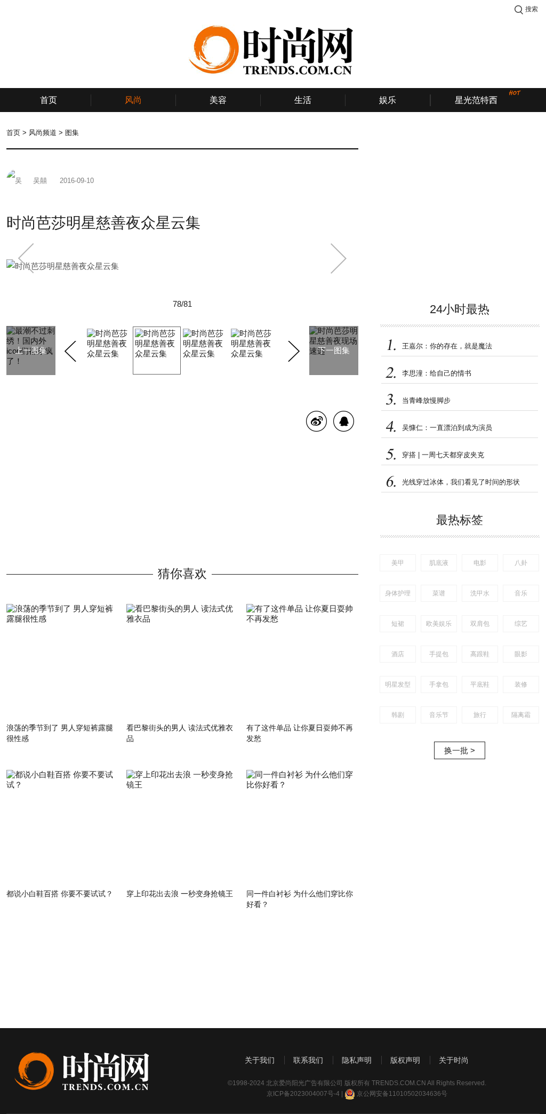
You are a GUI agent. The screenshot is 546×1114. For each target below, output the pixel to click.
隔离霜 (521, 715)
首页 (48, 100)
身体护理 (398, 593)
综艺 (521, 623)
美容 (218, 100)
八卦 (521, 563)
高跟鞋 (479, 654)
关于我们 (260, 1060)
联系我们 (308, 1060)
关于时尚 (454, 1060)
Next (292, 349)
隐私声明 (357, 1060)
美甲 (397, 563)
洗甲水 (479, 593)
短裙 (397, 623)
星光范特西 (476, 100)
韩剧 (397, 715)
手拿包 (438, 684)
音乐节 (438, 715)
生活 (302, 100)
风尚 (133, 100)
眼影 (521, 654)
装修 (521, 684)
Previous (71, 349)
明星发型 (398, 684)
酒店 (397, 654)
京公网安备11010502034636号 (402, 1093)
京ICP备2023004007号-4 (303, 1093)
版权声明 (405, 1060)
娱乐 (387, 100)
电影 (479, 563)
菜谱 (438, 593)
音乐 (521, 593)
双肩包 (479, 623)
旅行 (479, 715)
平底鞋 (479, 684)
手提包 (438, 654)
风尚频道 (43, 133)
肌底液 (438, 563)
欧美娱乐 (439, 623)
